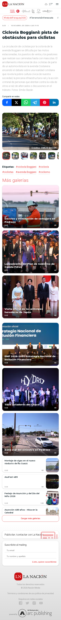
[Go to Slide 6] (52, 156)
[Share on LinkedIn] (54, 102)
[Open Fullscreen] (56, 116)
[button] (30, 131)
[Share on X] (16, 102)
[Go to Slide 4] (33, 156)
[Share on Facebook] (7, 102)
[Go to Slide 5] (43, 156)
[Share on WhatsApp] (25, 102)
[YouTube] (41, 603)
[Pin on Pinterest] (44, 102)
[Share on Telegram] (35, 102)
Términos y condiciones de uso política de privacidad (30, 593)
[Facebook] (20, 603)
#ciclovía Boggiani (26, 166)
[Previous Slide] (5, 131)
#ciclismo (44, 172)
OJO (4, 26)
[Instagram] (34, 603)
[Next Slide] (55, 131)
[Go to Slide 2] (15, 156)
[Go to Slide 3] (24, 156)
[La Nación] (13, 4)
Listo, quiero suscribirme (44, 562)
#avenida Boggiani (26, 172)
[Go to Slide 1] (6, 156)
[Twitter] (27, 603)
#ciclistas (7, 172)
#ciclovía (44, 166)
